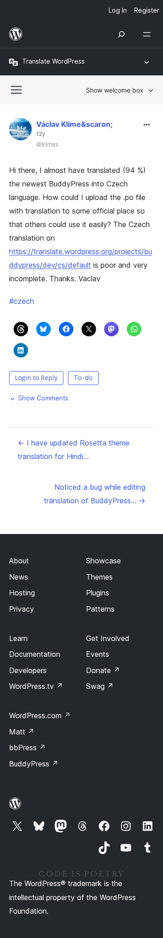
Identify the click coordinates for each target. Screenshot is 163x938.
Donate (103, 670)
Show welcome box (115, 90)
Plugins (97, 592)
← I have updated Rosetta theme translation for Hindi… (73, 449)
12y (40, 134)
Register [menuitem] (146, 10)
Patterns (100, 608)
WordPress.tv (36, 686)
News (18, 576)
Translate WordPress (53, 61)
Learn (18, 638)
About (19, 560)
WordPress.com (40, 715)
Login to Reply (36, 377)
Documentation (34, 654)
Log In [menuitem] (118, 10)
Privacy (21, 608)
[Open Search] (121, 34)
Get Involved (107, 638)
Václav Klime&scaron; (74, 124)
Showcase (103, 560)
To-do (83, 377)
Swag (100, 686)
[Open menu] (148, 34)
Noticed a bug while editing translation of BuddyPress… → (94, 494)
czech (21, 301)
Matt (21, 731)
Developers (28, 670)
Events (97, 654)
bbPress (27, 747)
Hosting (22, 592)
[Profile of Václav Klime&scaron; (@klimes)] (20, 131)
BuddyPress (33, 763)
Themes (99, 576)
